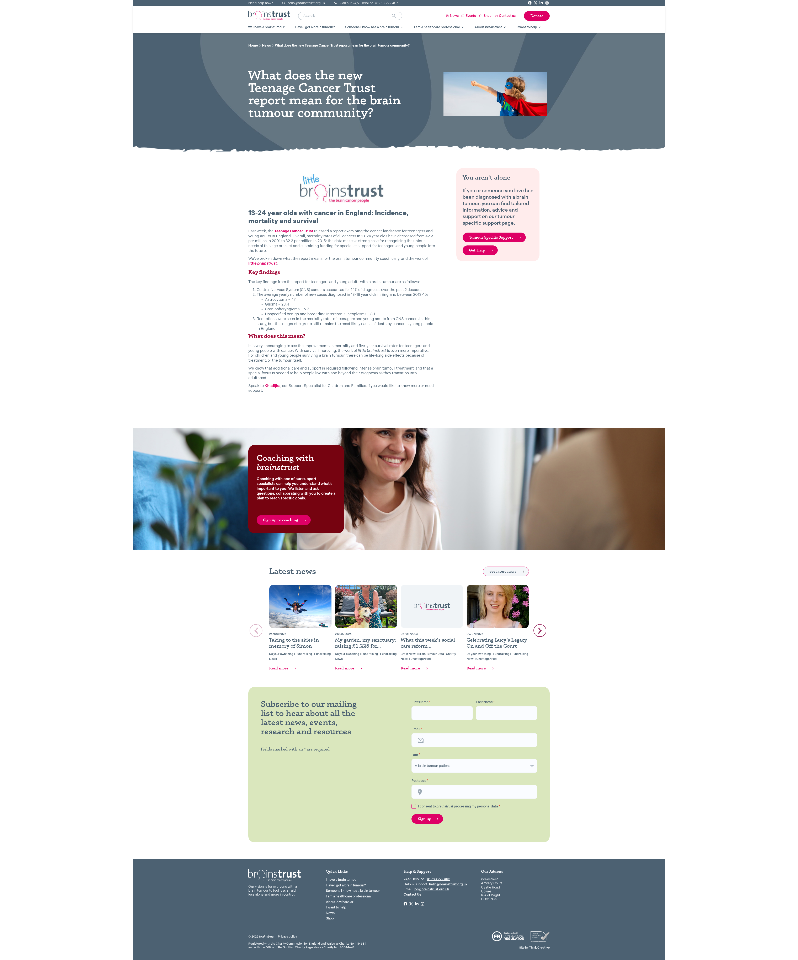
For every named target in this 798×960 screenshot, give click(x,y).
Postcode (419, 781)
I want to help (336, 907)
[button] (540, 630)
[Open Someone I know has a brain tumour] (402, 27)
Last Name (485, 702)
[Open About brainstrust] (504, 27)
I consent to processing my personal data (459, 806)
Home (253, 45)
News (266, 45)
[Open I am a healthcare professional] (462, 27)
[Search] (397, 16)
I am (415, 755)
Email (416, 729)
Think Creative (534, 947)
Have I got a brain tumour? (346, 885)
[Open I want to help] (539, 27)
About (339, 902)
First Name (421, 702)
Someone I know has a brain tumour (353, 891)
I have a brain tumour (342, 880)
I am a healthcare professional (349, 896)
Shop (330, 918)
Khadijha (272, 385)
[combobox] (345, 16)
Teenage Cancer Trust (293, 231)
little (262, 263)
